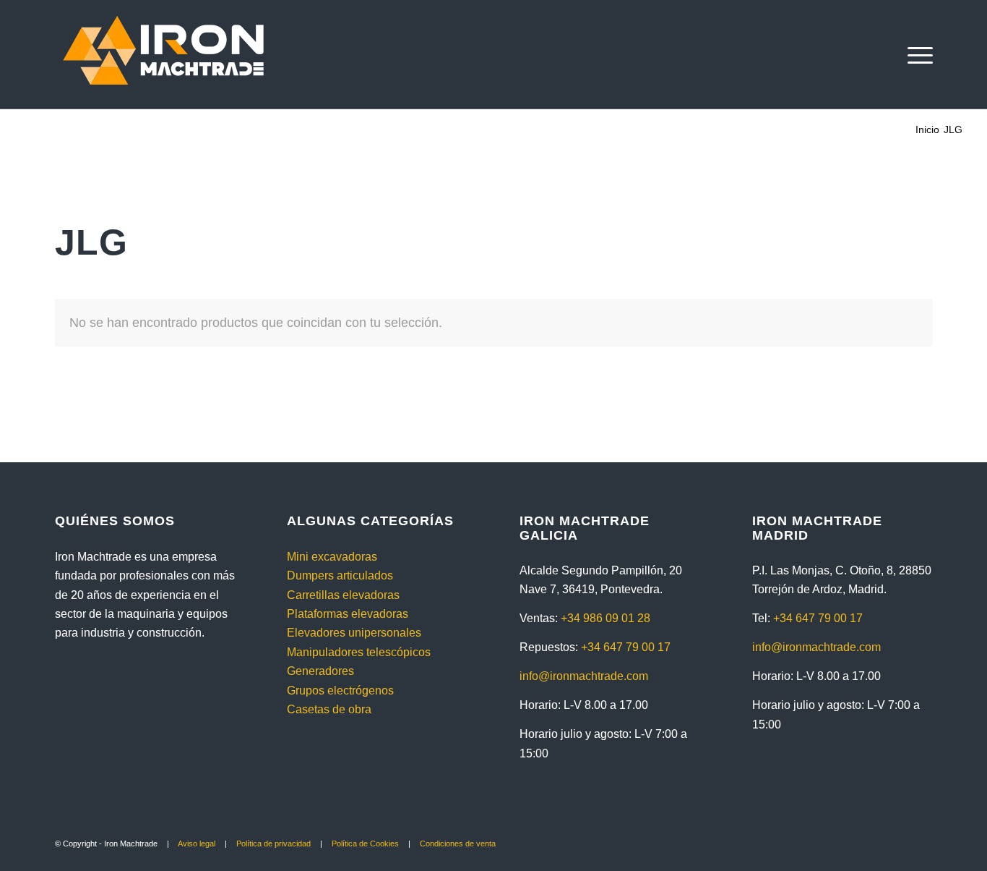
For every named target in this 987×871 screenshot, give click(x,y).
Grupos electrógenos (340, 690)
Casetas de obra (329, 709)
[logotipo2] (163, 54)
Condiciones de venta (458, 843)
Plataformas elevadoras (347, 614)
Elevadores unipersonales (354, 632)
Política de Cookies (365, 843)
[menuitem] (915, 54)
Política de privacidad (273, 843)
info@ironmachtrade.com (584, 676)
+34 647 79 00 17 (626, 647)
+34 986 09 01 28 (605, 618)
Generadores (320, 671)
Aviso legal (196, 843)
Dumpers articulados (340, 575)
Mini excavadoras (332, 557)
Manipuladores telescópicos (359, 652)
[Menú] (915, 54)
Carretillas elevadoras (343, 595)
